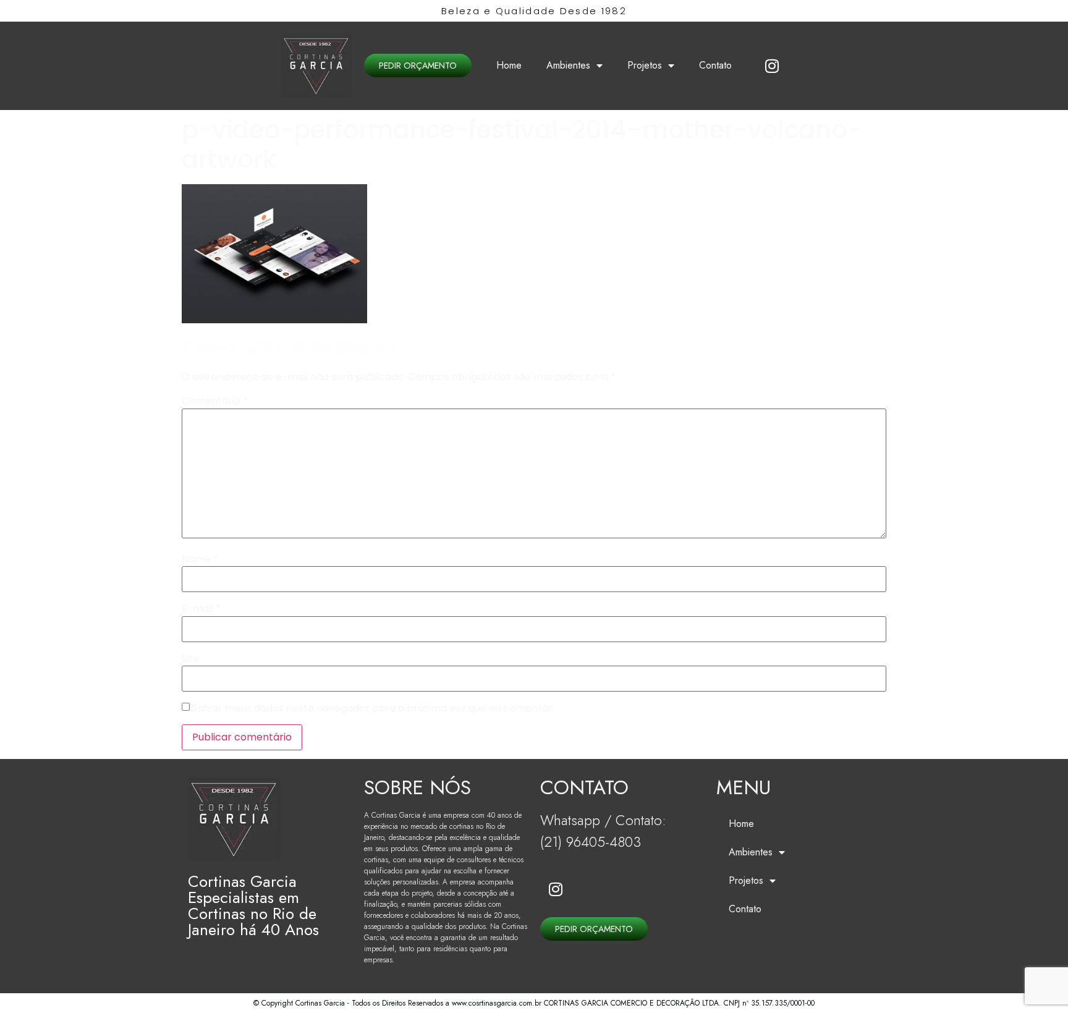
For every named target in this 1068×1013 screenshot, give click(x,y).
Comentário (215, 401)
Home (509, 65)
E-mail (201, 609)
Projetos (644, 65)
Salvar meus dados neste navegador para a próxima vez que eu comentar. (373, 708)
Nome (200, 559)
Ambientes (568, 65)
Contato (715, 65)
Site (191, 659)
